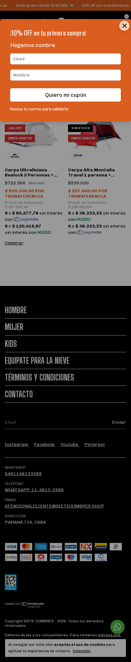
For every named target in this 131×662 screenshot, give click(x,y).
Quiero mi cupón (65, 95)
